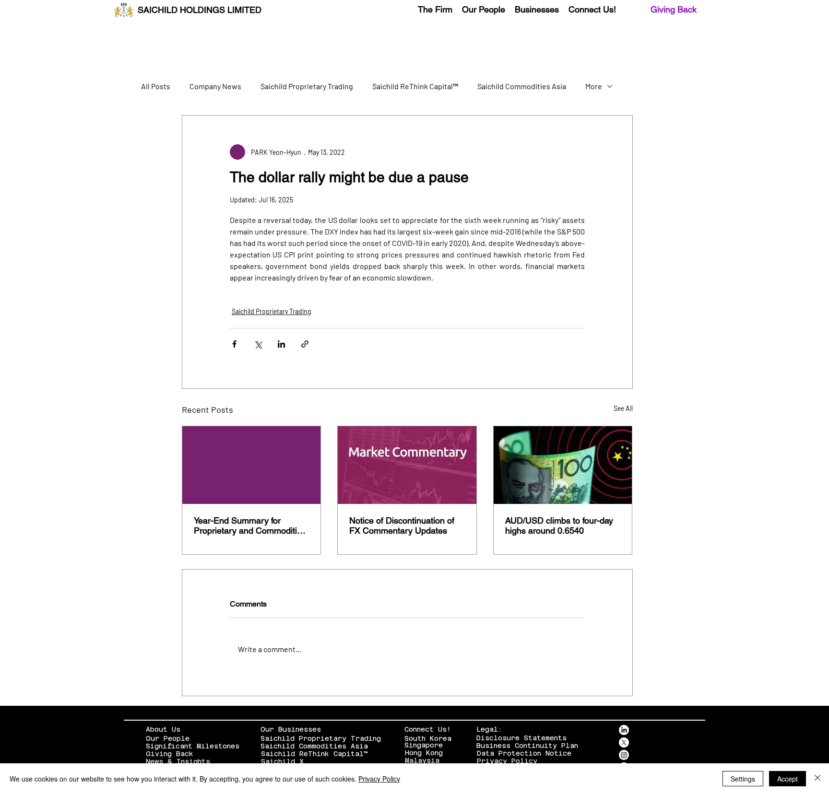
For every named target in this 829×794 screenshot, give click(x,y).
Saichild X (282, 761)
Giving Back (674, 9)
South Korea (427, 738)
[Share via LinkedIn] (281, 344)
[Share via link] (304, 344)
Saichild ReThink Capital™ (415, 86)
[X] (624, 742)
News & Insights (178, 761)
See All (623, 408)
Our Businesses (291, 729)
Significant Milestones (192, 746)
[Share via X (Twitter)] (257, 344)
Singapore (423, 745)
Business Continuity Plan (527, 745)
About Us (163, 729)
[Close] (817, 778)
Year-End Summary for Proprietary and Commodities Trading (250, 525)
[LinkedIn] (624, 730)
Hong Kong (424, 753)
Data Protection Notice (524, 753)
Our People (167, 738)
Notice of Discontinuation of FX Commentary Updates (401, 525)
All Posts (155, 86)
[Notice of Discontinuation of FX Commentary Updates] (407, 465)
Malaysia (422, 760)
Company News (215, 86)
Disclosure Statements (521, 738)
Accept (787, 778)
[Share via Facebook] (234, 344)
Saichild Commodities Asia (521, 86)
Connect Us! (427, 729)
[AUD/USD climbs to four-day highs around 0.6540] (563, 465)
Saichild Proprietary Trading (307, 86)
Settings (743, 778)
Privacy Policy (507, 761)
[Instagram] (624, 755)
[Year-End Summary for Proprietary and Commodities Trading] (251, 465)
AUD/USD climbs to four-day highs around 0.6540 (559, 525)
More (593, 86)
